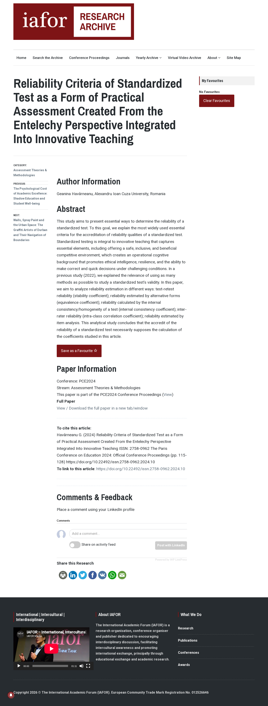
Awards (184, 665)
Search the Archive (48, 58)
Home (21, 58)
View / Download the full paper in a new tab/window (102, 408)
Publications (187, 640)
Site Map (234, 58)
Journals (123, 58)
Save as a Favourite (77, 350)
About (212, 58)
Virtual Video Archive (184, 58)
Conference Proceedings (89, 58)
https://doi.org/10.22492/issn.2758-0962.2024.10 (140, 468)
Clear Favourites (216, 100)
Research (185, 628)
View (168, 394)
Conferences (188, 653)
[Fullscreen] (88, 666)
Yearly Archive (147, 58)
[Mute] (81, 666)
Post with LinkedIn (171, 545)
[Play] (19, 666)
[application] (51, 648)
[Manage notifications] (11, 695)
